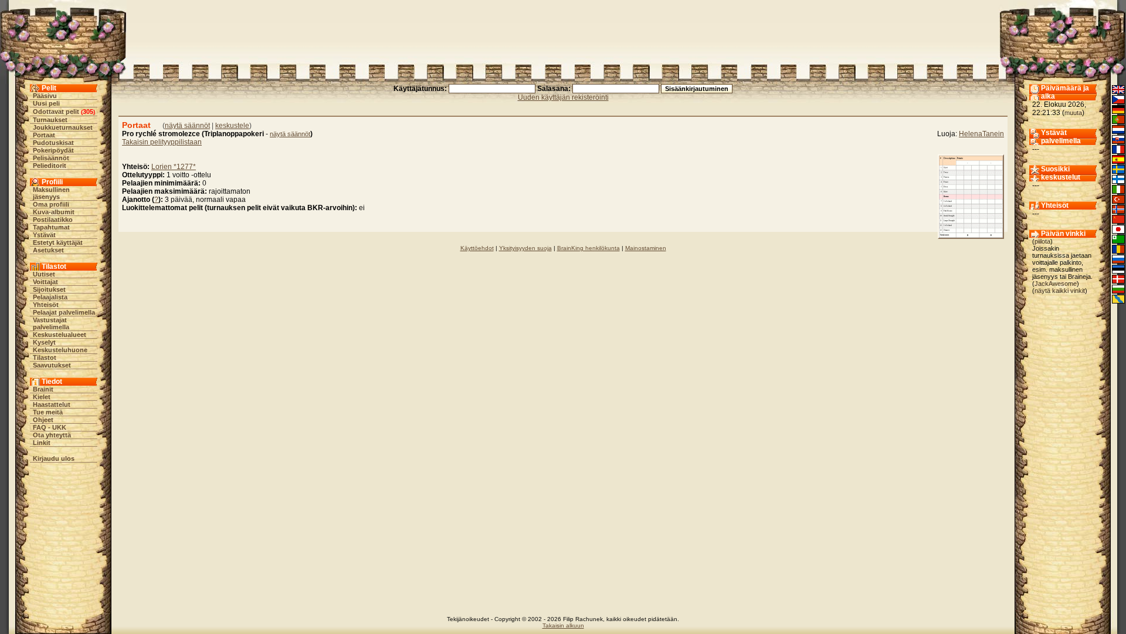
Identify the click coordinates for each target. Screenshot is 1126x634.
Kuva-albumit (53, 211)
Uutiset (44, 274)
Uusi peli (46, 103)
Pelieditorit (49, 165)
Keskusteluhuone (60, 349)
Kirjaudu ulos (53, 458)
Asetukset (48, 250)
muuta (1073, 112)
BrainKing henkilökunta (588, 248)
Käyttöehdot (477, 248)
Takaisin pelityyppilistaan (162, 142)
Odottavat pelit (56, 111)
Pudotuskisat (53, 142)
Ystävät (44, 234)
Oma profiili (51, 204)
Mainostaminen (645, 248)
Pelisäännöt (51, 157)
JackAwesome (1056, 283)
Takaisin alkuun (563, 625)
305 (88, 111)
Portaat (44, 135)
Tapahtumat (51, 227)
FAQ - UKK (49, 427)
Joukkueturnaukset (63, 127)
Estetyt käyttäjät (58, 242)
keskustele (232, 126)
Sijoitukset (49, 289)
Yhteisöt (46, 304)
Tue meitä (48, 412)
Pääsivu (45, 95)
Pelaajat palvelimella (64, 312)
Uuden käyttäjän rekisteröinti (563, 97)
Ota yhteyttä (52, 435)
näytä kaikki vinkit (1060, 290)
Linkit (41, 442)
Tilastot (44, 357)
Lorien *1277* (173, 167)
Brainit (43, 389)
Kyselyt (44, 342)
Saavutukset (52, 365)
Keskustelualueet (59, 334)
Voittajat (45, 281)
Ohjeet (43, 419)
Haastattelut (51, 404)
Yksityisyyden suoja (525, 248)
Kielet (41, 396)
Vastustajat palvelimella (51, 323)
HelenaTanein (981, 134)
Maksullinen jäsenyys (51, 193)
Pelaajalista (50, 297)
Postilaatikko (53, 219)
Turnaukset (50, 119)
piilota (1042, 241)
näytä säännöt (187, 126)
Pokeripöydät (53, 150)
